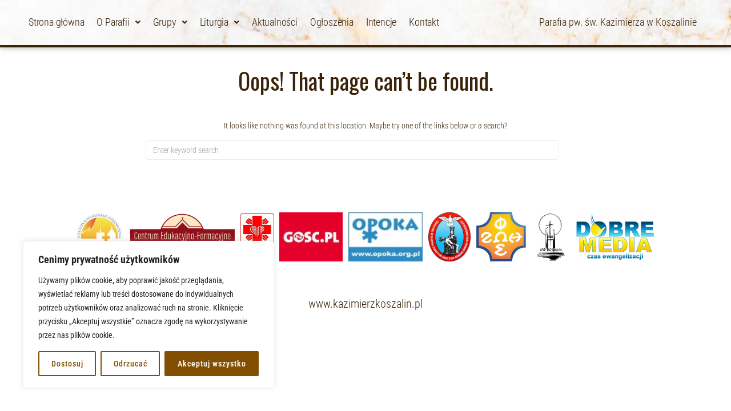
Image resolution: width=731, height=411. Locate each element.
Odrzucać (130, 363)
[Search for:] (352, 150)
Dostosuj (67, 363)
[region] (148, 314)
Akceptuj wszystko (212, 363)
